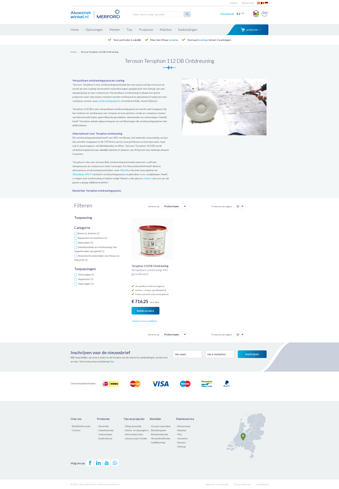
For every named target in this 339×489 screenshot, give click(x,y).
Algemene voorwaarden (217, 484)
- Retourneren (183, 426)
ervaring (173, 39)
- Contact (75, 430)
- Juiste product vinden (135, 438)
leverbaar (203, 39)
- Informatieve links (133, 434)
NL (259, 3)
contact (147, 178)
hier (112, 361)
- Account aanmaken (160, 426)
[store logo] (95, 13)
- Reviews (181, 442)
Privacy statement (242, 484)
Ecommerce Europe (264, 13)
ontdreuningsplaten (109, 100)
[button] (135, 321)
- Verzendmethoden (160, 438)
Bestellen (155, 418)
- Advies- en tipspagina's (136, 430)
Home (74, 52)
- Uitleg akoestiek (132, 426)
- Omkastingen (104, 434)
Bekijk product (145, 310)
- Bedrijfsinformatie (80, 426)
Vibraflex (125, 170)
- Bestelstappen (158, 430)
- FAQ (179, 434)
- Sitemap (181, 446)
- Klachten (181, 430)
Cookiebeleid (262, 484)
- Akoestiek (103, 426)
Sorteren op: (154, 206)
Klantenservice (185, 418)
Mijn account (248, 3)
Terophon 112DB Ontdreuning (150, 265)
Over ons (76, 418)
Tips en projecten (133, 418)
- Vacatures (182, 438)
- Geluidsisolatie (105, 430)
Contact (233, 3)
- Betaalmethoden (159, 434)
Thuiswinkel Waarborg (255, 13)
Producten (103, 418)
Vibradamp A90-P (82, 174)
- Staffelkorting (157, 442)
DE (266, 3)
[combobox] (161, 14)
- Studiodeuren (104, 438)
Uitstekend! (232, 14)
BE (262, 3)
